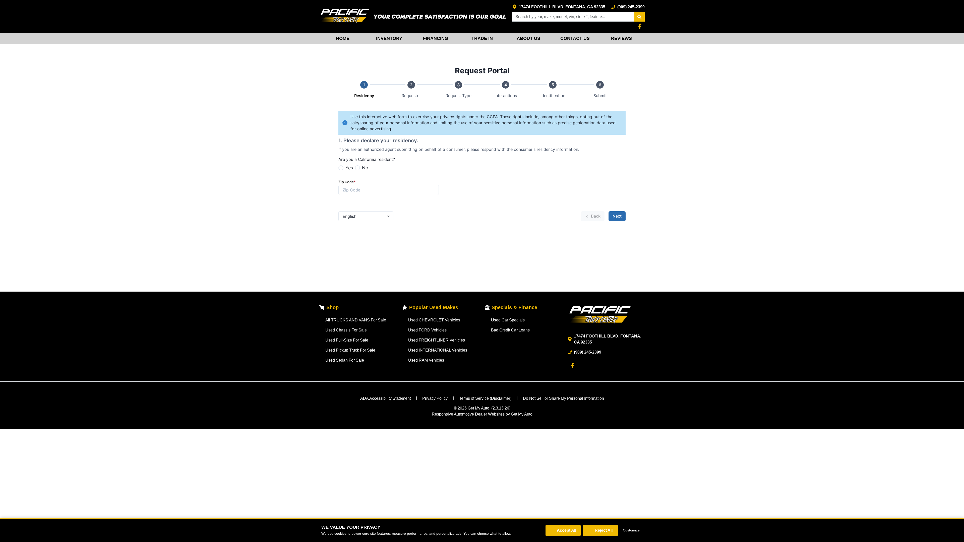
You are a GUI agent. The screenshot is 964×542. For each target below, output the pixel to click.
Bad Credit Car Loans (510, 330)
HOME (342, 38)
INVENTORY (389, 38)
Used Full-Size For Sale (346, 340)
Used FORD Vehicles (427, 330)
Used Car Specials (508, 320)
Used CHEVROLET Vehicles (434, 320)
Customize (631, 530)
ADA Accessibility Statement (385, 398)
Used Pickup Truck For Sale (350, 350)
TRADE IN (482, 38)
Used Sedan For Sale (344, 360)
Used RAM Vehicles (426, 360)
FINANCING (435, 38)
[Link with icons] (641, 26)
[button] (639, 17)
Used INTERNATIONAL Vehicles (437, 350)
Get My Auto (478, 408)
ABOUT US (528, 38)
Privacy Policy (435, 398)
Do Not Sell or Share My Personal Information (563, 398)
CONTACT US (575, 38)
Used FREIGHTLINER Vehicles (436, 340)
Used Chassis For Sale (346, 330)
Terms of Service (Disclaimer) (485, 398)
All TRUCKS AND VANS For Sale (355, 320)
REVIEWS (621, 38)
